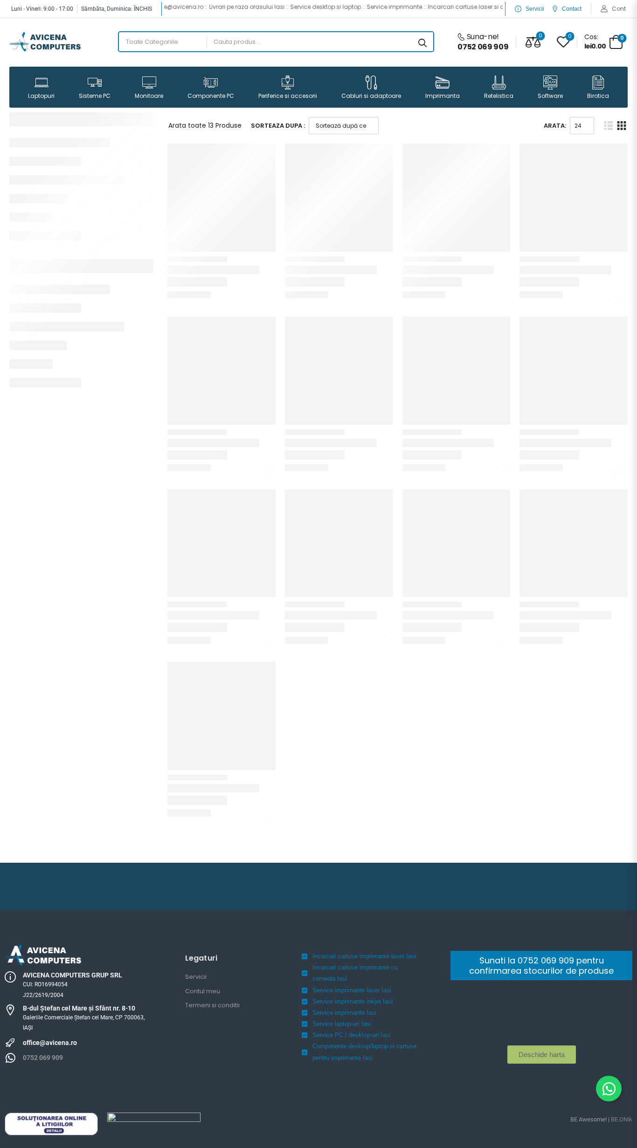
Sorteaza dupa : (278, 125)
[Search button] (422, 42)
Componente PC (210, 96)
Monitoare (149, 96)
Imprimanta (442, 96)
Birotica (598, 96)
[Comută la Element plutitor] (609, 1088)
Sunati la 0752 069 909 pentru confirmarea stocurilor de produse (541, 965)
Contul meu (202, 991)
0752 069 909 (43, 1057)
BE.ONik (621, 1119)
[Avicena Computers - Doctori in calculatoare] (45, 42)
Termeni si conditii (212, 1005)
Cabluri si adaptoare (371, 96)
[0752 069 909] (10, 1058)
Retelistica (498, 96)
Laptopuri (41, 96)
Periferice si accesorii (287, 96)
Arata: (555, 125)
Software (550, 96)
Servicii (196, 977)
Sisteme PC (95, 96)
